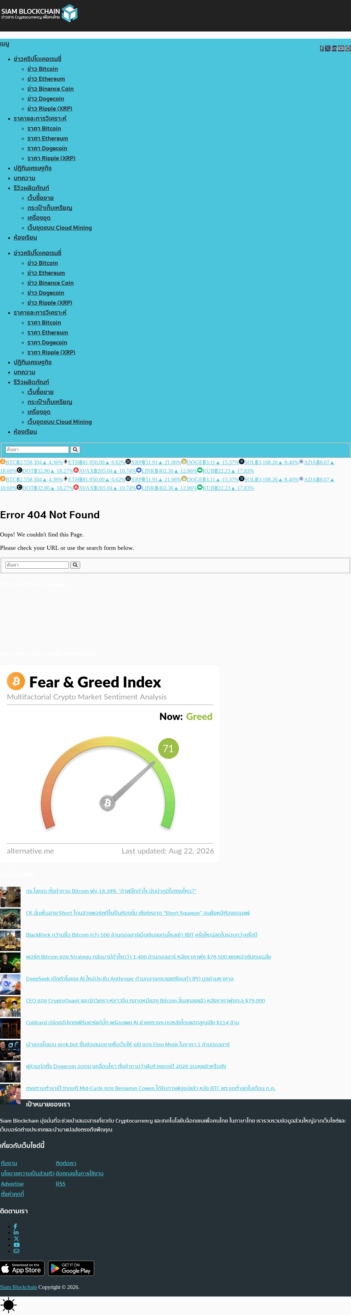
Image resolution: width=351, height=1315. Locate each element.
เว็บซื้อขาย (40, 198)
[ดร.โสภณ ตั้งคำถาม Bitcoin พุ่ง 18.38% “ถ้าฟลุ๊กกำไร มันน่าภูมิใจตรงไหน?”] (10, 898)
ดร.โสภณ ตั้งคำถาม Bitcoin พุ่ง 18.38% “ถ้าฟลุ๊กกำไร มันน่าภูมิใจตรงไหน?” (111, 891)
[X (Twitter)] (16, 1239)
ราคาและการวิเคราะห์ (40, 119)
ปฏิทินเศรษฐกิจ (33, 168)
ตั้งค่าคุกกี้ (12, 1194)
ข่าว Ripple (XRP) (49, 109)
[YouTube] (17, 1245)
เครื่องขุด (39, 218)
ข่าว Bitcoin (42, 69)
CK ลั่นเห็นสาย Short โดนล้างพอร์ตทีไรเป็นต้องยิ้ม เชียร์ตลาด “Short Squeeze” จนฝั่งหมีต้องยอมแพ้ (138, 913)
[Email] (16, 1251)
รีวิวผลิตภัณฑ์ (31, 188)
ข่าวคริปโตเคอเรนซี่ (37, 59)
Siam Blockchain (18, 1287)
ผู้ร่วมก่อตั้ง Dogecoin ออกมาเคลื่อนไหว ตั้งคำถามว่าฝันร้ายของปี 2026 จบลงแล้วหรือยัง (126, 1066)
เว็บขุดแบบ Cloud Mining (59, 228)
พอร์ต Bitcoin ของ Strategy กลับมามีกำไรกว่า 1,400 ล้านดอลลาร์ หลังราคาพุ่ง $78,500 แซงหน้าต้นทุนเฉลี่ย (148, 956)
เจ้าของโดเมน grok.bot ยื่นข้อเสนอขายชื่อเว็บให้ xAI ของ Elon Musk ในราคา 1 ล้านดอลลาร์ (128, 1044)
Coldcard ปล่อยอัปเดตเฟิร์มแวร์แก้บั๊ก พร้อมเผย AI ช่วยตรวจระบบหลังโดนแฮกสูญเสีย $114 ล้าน (132, 1022)
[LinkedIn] (16, 1233)
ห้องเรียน (25, 238)
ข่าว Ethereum (46, 79)
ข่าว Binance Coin (50, 89)
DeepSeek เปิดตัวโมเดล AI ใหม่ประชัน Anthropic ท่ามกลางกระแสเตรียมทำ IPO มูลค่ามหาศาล (129, 978)
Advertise (12, 1183)
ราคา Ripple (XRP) (51, 158)
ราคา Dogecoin (47, 148)
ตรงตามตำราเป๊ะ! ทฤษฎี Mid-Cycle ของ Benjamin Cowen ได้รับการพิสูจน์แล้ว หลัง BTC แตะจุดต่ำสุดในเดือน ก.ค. (151, 1088)
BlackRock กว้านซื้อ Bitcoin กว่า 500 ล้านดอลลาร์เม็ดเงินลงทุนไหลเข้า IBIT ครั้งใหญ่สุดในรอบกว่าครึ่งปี (141, 935)
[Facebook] (15, 1226)
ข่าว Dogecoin (45, 99)
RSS (60, 1183)
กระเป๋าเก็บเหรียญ (49, 208)
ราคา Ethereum (47, 138)
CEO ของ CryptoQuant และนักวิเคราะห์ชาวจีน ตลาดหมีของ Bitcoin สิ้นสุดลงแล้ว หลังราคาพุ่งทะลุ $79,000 (145, 1000)
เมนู (4, 44)
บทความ (24, 178)
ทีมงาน (9, 1163)
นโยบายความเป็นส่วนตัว (28, 1173)
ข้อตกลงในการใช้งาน (80, 1173)
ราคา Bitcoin (44, 129)
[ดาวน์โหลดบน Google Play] (71, 1268)
